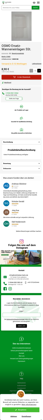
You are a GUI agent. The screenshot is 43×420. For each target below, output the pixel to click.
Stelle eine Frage (14, 98)
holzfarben (5, 288)
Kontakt (21, 353)
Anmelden (21, 326)
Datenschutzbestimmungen (16, 319)
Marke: (6, 56)
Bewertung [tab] (7, 163)
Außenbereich (21, 385)
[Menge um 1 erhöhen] (39, 70)
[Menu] (38, 3)
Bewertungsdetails (18, 53)
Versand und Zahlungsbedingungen (21, 358)
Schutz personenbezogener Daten (21, 350)
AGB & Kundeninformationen (21, 348)
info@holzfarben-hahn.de (18, 275)
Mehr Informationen (29, 405)
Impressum (21, 361)
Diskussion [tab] (7, 168)
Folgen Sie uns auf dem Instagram (22, 246)
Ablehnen (13, 416)
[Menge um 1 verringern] (31, 70)
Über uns (21, 356)
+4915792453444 (33, 282)
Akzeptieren (22, 410)
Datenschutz (21, 383)
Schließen (16, 82)
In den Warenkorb (23, 77)
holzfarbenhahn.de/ (10, 288)
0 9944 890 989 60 (15, 283)
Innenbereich (21, 388)
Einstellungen (26, 416)
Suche (35, 8)
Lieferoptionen (36, 63)
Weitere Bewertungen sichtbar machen (28, 231)
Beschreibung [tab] (8, 142)
